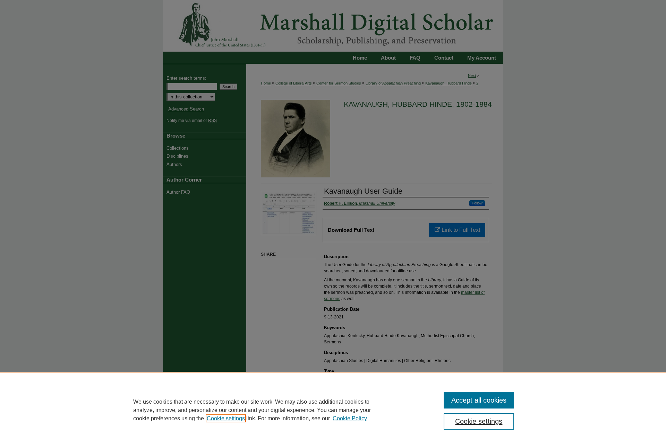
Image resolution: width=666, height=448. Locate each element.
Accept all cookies (478, 400)
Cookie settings (226, 418)
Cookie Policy (350, 418)
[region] (333, 410)
